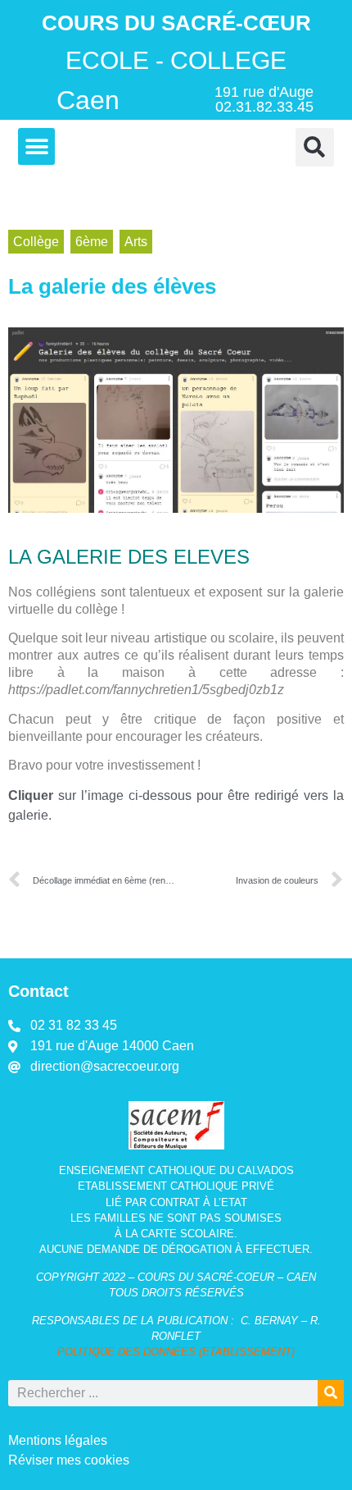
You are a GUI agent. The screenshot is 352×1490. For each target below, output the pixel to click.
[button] (36, 146)
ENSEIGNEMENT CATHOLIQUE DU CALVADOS (176, 1170)
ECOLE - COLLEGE (176, 60)
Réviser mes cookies (68, 1460)
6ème (91, 242)
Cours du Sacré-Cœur (176, 22)
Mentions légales (57, 1440)
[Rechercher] (331, 1393)
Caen (88, 100)
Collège (36, 242)
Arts (135, 242)
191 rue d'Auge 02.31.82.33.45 (264, 99)
